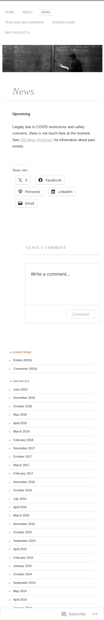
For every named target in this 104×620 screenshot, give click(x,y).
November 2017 (24, 448)
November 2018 (24, 397)
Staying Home (63, 22)
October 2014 (22, 574)
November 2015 (24, 524)
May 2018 (20, 414)
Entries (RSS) (22, 360)
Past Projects (17, 32)
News (45, 12)
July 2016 (19, 498)
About (27, 12)
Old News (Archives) (36, 140)
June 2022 (20, 389)
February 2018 (23, 440)
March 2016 (21, 515)
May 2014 (20, 591)
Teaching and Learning (24, 22)
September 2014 (24, 582)
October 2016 (22, 490)
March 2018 (21, 431)
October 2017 (22, 456)
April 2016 (20, 507)
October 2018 (22, 406)
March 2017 (21, 465)
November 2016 (24, 482)
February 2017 (23, 473)
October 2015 (22, 532)
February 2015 (23, 557)
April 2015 (20, 549)
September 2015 (24, 540)
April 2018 (20, 423)
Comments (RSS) (25, 368)
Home (9, 12)
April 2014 (20, 599)
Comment (80, 314)
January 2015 (22, 566)
